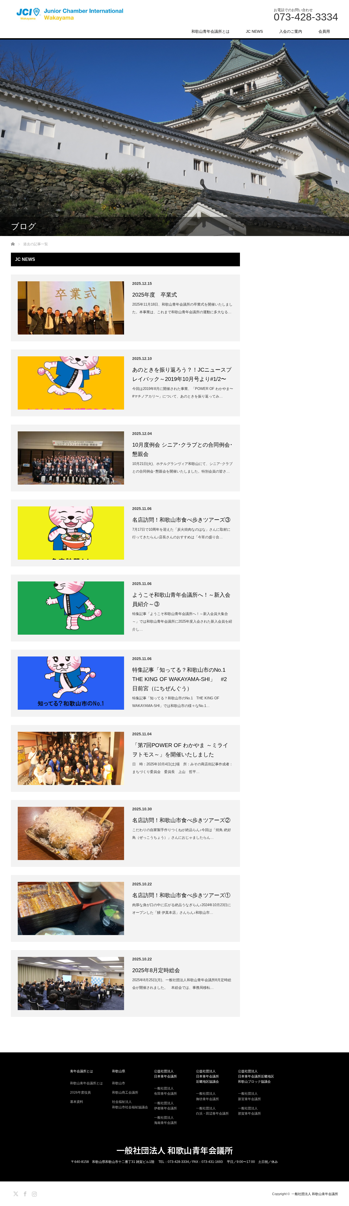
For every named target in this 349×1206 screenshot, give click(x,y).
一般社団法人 (165, 1090)
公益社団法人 (165, 1073)
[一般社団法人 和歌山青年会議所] (71, 14)
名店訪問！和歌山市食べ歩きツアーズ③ (181, 520)
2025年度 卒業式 (154, 295)
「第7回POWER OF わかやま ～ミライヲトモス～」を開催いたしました (180, 749)
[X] (15, 1193)
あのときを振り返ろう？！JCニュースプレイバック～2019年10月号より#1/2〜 (181, 374)
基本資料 (76, 1102)
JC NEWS (254, 31)
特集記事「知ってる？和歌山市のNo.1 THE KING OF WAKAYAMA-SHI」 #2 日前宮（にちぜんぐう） (182, 679)
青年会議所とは (81, 1071)
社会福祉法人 (130, 1104)
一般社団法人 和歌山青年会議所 (174, 1150)
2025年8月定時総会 (156, 970)
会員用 (324, 31)
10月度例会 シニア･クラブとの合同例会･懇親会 (182, 449)
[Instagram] (33, 1193)
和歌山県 (118, 1071)
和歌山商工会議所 (125, 1092)
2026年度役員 (80, 1092)
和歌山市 (118, 1083)
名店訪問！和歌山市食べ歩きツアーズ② (181, 820)
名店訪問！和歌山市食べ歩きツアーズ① (181, 895)
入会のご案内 (290, 31)
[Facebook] (24, 1193)
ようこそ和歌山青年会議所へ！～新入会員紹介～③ (181, 599)
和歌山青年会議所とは (210, 31)
